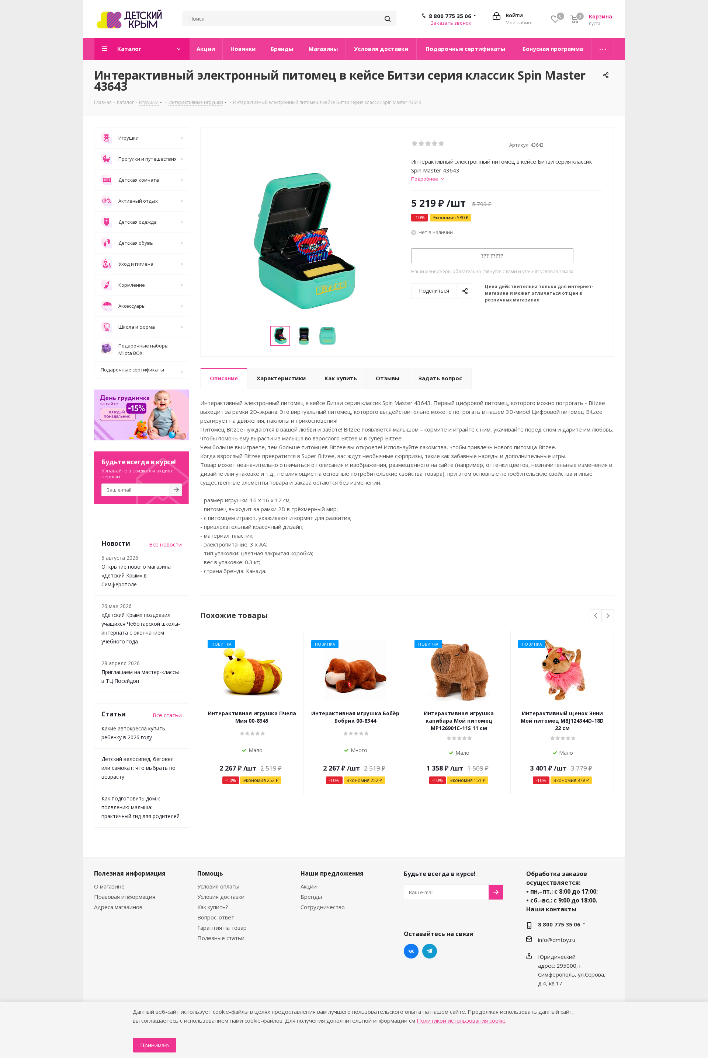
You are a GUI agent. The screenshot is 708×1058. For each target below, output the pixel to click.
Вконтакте (411, 951)
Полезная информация (130, 873)
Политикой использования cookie (461, 1020)
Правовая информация (124, 896)
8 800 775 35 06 (450, 16)
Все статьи (167, 715)
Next (608, 616)
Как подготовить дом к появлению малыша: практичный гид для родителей (140, 807)
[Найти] (387, 18)
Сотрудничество (323, 907)
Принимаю (154, 1045)
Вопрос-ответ (215, 917)
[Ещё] (602, 49)
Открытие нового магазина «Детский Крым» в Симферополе (136, 575)
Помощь (210, 873)
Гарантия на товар (222, 927)
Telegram (429, 951)
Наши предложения (332, 873)
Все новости (165, 544)
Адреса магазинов (118, 907)
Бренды (311, 896)
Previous (596, 616)
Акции (309, 886)
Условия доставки (220, 896)
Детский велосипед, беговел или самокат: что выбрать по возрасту (138, 767)
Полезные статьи (220, 938)
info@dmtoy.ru (556, 939)
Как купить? (212, 907)
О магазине (109, 886)
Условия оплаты (218, 886)
